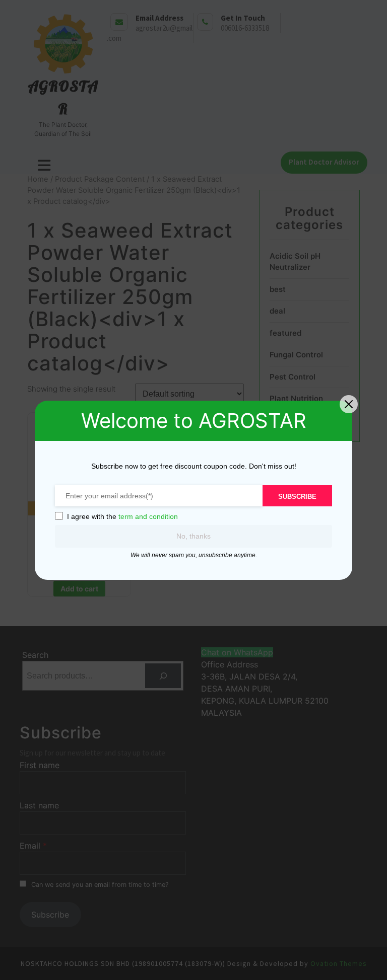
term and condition (148, 516)
